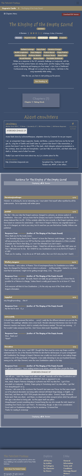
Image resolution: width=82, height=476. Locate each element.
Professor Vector (49, 55)
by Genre (47, 471)
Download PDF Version (71, 14)
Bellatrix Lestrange (27, 49)
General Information (68, 462)
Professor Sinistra (35, 55)
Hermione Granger (54, 49)
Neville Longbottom (21, 52)
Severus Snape (39, 58)
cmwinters (41, 29)
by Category (49, 466)
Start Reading (40, 81)
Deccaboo (9, 346)
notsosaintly (9, 317)
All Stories (48, 460)
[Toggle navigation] (78, 3)
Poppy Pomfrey (62, 52)
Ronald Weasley (25, 58)
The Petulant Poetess (10, 3)
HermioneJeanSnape (13, 197)
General (18, 38)
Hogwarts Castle (9, 8)
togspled (8, 297)
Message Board (69, 471)
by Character (49, 468)
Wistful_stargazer (12, 262)
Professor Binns (20, 55)
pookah (8, 211)
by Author (48, 463)
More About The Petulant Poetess (15, 469)
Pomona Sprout (49, 52)
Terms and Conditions (67, 467)
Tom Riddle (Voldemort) (54, 58)
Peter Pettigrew (36, 52)
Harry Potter (41, 49)
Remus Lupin (62, 55)
